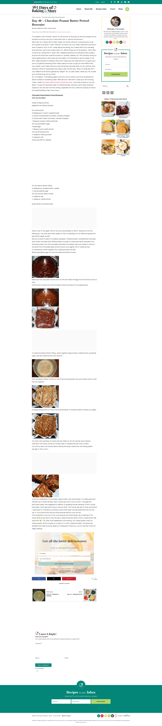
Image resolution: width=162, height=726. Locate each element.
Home (97, 2)
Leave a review (52, 28)
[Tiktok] (121, 2)
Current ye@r (39, 668)
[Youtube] (125, 2)
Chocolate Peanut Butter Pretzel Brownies (57, 82)
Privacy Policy (57, 715)
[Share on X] (54, 578)
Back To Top (65, 715)
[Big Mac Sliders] (108, 152)
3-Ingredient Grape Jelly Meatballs (123, 116)
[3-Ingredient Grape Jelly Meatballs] (123, 114)
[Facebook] (111, 2)
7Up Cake (108, 134)
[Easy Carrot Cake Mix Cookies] (123, 152)
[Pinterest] (114, 2)
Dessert (67, 583)
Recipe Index (101, 9)
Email (67, 658)
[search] (127, 9)
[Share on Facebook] (39, 578)
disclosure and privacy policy (63, 32)
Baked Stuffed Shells (108, 116)
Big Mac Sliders (108, 154)
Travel (112, 9)
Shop (120, 9)
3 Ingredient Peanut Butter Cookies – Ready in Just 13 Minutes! (123, 136)
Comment (38, 643)
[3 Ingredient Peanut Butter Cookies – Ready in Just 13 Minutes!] (123, 133)
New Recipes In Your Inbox (45, 2)
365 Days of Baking (44, 9)
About (103, 2)
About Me (89, 9)
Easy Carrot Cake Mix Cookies (123, 154)
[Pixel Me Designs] (127, 715)
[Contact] (128, 2)
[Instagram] (118, 2)
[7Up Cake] (108, 133)
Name (37, 658)
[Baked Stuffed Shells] (108, 114)
